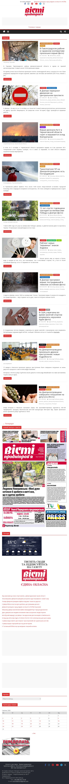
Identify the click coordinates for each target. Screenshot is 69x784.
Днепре (54, 100)
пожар (51, 141)
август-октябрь (53, 97)
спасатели (6, 62)
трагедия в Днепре (13, 222)
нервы (55, 252)
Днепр (63, 217)
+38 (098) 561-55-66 (20, 779)
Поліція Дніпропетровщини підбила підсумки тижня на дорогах (21, 601)
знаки (55, 250)
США (60, 324)
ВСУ (62, 139)
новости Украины (44, 141)
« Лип (33, 733)
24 (3, 726)
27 (31, 726)
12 (22, 721)
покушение (48, 404)
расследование (7, 363)
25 (12, 726)
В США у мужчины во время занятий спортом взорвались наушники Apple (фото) (50, 316)
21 (40, 724)
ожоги (46, 60)
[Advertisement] (34, 21)
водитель (61, 176)
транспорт (47, 104)
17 (3, 724)
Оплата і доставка (11, 764)
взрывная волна (44, 217)
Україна (43, 127)
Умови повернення (25, 764)
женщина (42, 178)
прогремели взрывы (59, 141)
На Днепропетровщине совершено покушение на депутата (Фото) (51, 394)
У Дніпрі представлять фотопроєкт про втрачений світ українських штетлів (25, 621)
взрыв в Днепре (57, 215)
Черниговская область (21, 143)
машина (51, 361)
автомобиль (53, 55)
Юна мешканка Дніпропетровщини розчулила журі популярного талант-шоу (25, 599)
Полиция (62, 289)
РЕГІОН (42, 46)
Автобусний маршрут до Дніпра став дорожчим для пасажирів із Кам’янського (26, 615)
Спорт (57, 324)
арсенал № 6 (53, 139)
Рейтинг (59, 252)
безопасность (43, 100)
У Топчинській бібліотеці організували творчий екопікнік (19, 626)
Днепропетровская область (56, 401)
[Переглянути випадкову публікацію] (65, 31)
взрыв (58, 55)
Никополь (57, 361)
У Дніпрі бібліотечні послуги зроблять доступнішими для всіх (20, 604)
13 (31, 721)
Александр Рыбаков (54, 359)
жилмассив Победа (45, 219)
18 (12, 724)
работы (60, 102)
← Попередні (8, 424)
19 (22, 724)
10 (3, 721)
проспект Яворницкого (51, 102)
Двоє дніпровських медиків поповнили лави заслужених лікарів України (24, 612)
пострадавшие (7, 183)
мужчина (52, 289)
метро (58, 100)
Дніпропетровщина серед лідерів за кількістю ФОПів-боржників (21, 607)
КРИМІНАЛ (42, 344)
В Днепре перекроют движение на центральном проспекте (52, 93)
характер (42, 254)
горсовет (41, 361)
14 (40, 721)
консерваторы (44, 252)
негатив (50, 252)
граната (61, 287)
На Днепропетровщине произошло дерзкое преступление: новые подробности (50, 353)
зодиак (59, 250)
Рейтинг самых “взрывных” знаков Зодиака (49, 245)
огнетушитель (43, 180)
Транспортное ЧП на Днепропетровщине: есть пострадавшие (52, 171)
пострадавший (44, 291)
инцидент (46, 289)
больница (52, 176)
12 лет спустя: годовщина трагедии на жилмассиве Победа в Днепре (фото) (52, 210)
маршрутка (56, 178)
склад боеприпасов (8, 143)
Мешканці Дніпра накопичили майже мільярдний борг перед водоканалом (24, 610)
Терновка (12, 62)
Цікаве (59, 240)
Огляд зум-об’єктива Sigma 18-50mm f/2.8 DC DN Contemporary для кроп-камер (26, 618)
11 (12, 721)
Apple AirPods (52, 322)
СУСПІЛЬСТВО (51, 240)
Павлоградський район (55, 60)
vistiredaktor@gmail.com (20, 781)
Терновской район (17, 183)
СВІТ (48, 309)
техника (42, 104)
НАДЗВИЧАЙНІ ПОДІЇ (46, 43)
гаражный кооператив (46, 58)
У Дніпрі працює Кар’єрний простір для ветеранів (17, 623)
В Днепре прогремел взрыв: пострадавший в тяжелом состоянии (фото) (52, 282)
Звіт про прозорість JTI (18, 768)
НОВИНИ (56, 43)
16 (58, 721)
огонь (62, 219)
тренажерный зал (44, 326)
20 (31, 724)
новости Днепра (55, 219)
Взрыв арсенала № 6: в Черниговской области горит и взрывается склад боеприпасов (52, 133)
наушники (52, 324)
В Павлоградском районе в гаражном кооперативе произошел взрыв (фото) (52, 50)
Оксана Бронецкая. (53, 180)
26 (22, 726)
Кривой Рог (49, 178)
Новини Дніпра (52, 88)
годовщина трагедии (54, 217)
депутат (46, 361)
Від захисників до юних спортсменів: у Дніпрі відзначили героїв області (23, 596)
